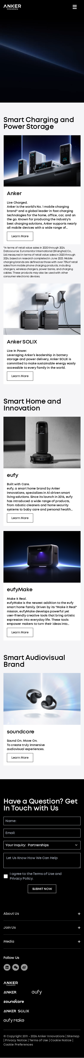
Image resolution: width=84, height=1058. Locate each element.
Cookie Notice (61, 1040)
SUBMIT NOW (42, 889)
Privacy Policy (21, 878)
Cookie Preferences (18, 1045)
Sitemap (73, 1036)
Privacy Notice (16, 1040)
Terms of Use (43, 873)
